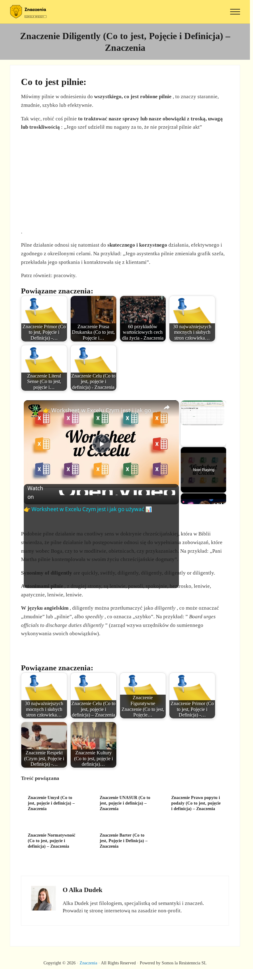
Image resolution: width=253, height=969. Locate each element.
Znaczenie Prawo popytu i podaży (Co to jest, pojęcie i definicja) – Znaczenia (196, 803)
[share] (166, 407)
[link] (35, 411)
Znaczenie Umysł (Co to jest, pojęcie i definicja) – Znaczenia (51, 803)
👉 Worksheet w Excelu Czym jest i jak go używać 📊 (100, 410)
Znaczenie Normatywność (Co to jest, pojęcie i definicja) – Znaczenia (51, 841)
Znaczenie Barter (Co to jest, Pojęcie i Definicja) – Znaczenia (123, 841)
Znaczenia (88, 962)
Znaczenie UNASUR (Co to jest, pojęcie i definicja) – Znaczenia (125, 803)
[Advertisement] (126, 179)
